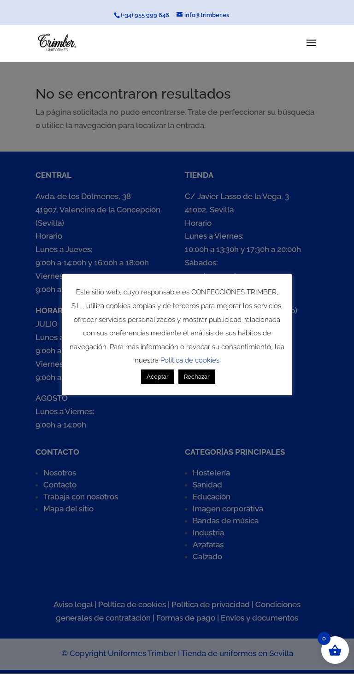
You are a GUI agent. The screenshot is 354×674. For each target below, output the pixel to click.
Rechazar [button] (197, 376)
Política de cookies (189, 360)
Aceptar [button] (158, 376)
